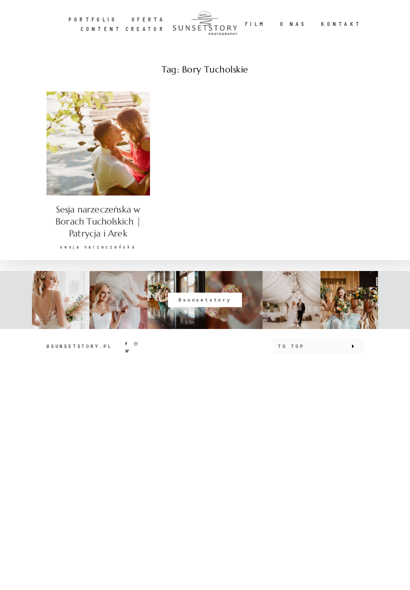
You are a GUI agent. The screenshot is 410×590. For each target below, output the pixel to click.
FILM (255, 23)
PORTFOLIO (93, 19)
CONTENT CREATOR (122, 29)
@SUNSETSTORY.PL (79, 346)
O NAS (293, 23)
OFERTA (148, 19)
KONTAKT (341, 23)
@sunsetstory (205, 299)
